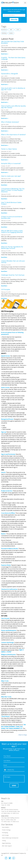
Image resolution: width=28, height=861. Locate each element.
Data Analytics (5, 827)
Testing (4, 840)
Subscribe (14, 19)
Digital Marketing (6, 843)
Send (14, 785)
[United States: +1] (5, 770)
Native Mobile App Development (10, 838)
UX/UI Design (5, 835)
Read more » (4, 54)
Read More (4, 185)
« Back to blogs (22, 735)
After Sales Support (7, 846)
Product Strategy (6, 830)
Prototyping (5, 832)
